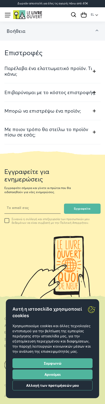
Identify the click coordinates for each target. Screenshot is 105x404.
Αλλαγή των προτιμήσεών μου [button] (52, 385)
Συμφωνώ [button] (53, 363)
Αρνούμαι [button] (52, 374)
